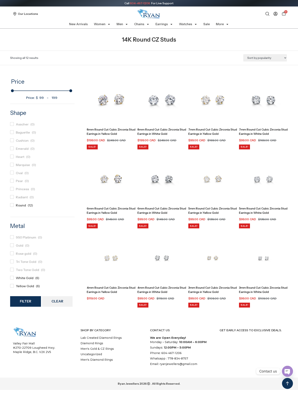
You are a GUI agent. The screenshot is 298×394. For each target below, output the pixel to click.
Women (99, 24)
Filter (25, 301)
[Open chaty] (287, 371)
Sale (206, 24)
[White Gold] (12, 278)
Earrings (161, 24)
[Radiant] (12, 197)
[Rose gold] (12, 253)
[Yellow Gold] (12, 286)
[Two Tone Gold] (12, 269)
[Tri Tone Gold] (12, 261)
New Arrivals (78, 24)
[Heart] (12, 156)
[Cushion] (12, 140)
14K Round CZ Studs (149, 39)
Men (120, 24)
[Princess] (12, 189)
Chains (139, 24)
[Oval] (12, 172)
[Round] (12, 205)
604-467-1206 (140, 3)
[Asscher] (12, 124)
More (220, 24)
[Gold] (12, 245)
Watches (185, 24)
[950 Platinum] (12, 237)
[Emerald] (12, 148)
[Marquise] (12, 164)
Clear (57, 301)
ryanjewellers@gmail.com (178, 364)
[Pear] (12, 180)
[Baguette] (12, 132)
